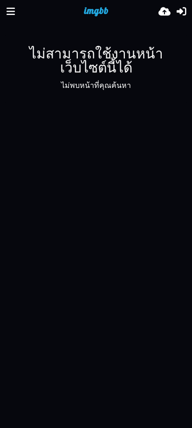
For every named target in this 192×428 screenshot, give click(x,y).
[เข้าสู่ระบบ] (181, 11)
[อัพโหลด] (164, 11)
